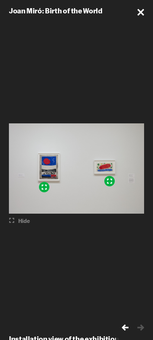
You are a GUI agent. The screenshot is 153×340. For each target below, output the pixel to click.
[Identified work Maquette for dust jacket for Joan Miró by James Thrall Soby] (109, 181)
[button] (141, 12)
